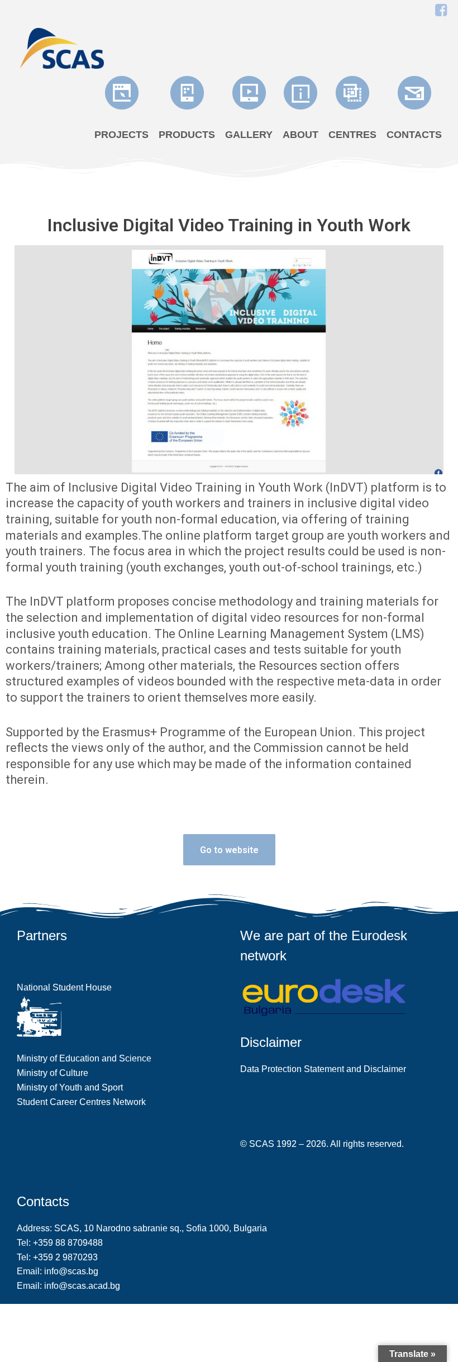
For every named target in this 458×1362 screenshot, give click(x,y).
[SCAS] (62, 47)
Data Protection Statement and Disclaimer (323, 1069)
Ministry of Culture (52, 1073)
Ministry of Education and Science (84, 1058)
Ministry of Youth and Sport (70, 1087)
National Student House (64, 987)
